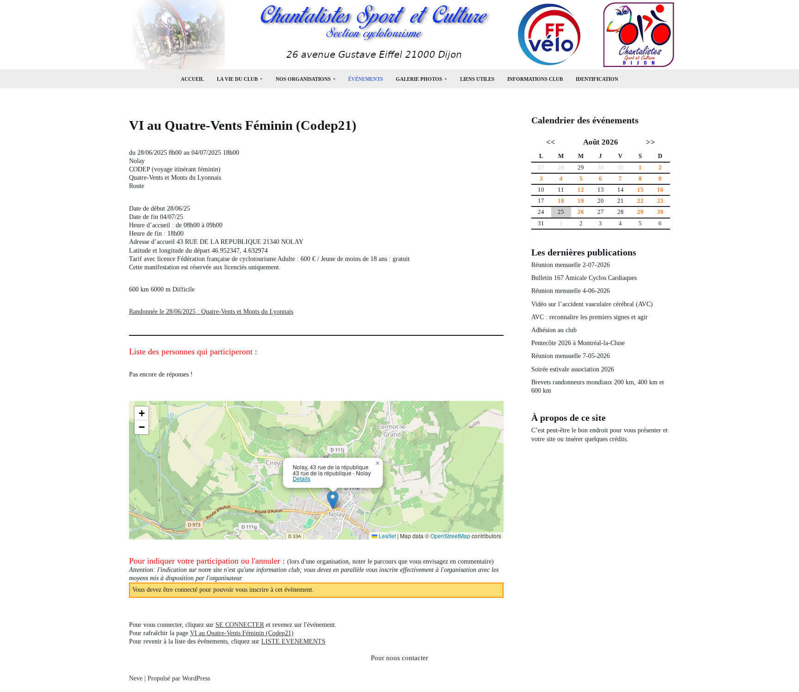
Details (301, 478)
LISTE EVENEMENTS (293, 641)
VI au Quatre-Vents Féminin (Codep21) (242, 633)
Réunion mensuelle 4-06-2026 (570, 290)
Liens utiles (477, 79)
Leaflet (386, 536)
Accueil (192, 79)
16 (660, 190)
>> (650, 142)
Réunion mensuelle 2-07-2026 (570, 264)
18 (561, 201)
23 (660, 201)
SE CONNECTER (239, 624)
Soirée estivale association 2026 (572, 369)
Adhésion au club (554, 330)
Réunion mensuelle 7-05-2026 (570, 355)
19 (581, 201)
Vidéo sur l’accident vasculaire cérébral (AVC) (592, 304)
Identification (597, 79)
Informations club (535, 79)
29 (581, 167)
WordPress (196, 678)
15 (640, 190)
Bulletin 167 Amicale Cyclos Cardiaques (584, 277)
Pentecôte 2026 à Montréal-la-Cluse (578, 343)
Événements (365, 79)
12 (581, 190)
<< (550, 142)
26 (581, 212)
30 (660, 212)
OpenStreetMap (450, 536)
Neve (135, 678)
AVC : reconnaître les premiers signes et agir (589, 317)
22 (640, 201)
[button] (261, 79)
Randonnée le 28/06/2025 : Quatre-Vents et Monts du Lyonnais (211, 311)
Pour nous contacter (399, 658)
